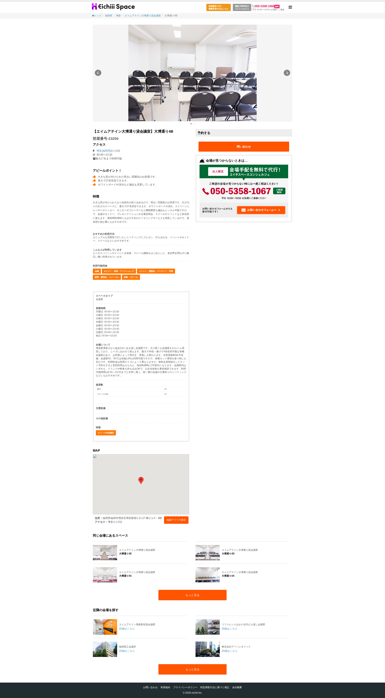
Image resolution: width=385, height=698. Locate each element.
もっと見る (192, 595)
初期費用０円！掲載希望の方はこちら (219, 7)
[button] (290, 7)
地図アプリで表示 (176, 520)
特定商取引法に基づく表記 (214, 687)
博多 (118, 15)
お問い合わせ (150, 687)
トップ (97, 15)
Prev (98, 73)
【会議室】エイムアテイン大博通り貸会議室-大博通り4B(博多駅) (113, 8)
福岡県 (108, 15)
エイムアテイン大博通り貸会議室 (143, 15)
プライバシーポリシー (185, 687)
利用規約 (165, 687)
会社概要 (237, 687)
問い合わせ (244, 146)
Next (287, 73)
